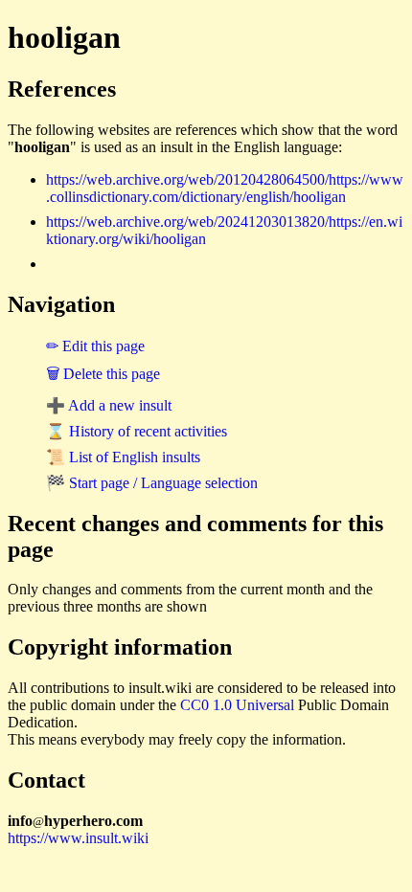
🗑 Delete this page (103, 374)
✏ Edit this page (95, 346)
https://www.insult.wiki (78, 838)
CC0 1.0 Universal (237, 705)
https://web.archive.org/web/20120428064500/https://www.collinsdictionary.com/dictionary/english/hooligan (224, 188)
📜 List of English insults (123, 457)
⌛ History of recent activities (136, 431)
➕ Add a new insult (109, 405)
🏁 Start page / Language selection (152, 483)
